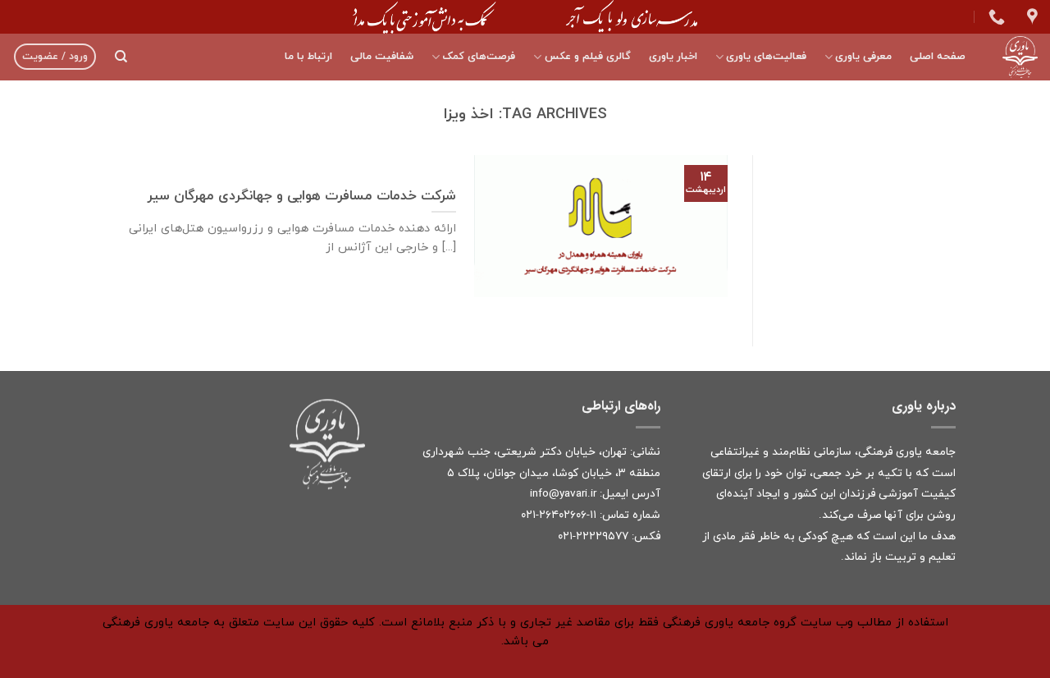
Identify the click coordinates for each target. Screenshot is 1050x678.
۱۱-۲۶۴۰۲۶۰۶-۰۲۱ (558, 515)
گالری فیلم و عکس (587, 56)
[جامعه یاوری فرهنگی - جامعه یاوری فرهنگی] (1014, 57)
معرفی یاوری (863, 56)
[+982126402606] (994, 16)
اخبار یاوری (673, 56)
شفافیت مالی (381, 56)
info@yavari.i (561, 494)
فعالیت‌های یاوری (766, 56)
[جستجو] (121, 56)
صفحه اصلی (938, 56)
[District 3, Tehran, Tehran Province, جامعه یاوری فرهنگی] (1030, 16)
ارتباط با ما (308, 56)
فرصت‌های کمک (478, 56)
